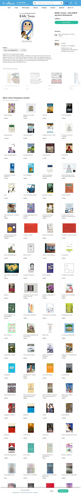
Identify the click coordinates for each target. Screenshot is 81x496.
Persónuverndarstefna (26, 492)
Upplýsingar (16, 492)
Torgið (16, 7)
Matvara (35, 7)
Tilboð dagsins (26, 7)
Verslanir (52, 7)
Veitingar (44, 7)
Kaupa (66, 22)
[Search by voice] (61, 3)
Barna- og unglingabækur (11, 50)
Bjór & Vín (70, 7)
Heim (9, 7)
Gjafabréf (61, 7)
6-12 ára (23, 50)
